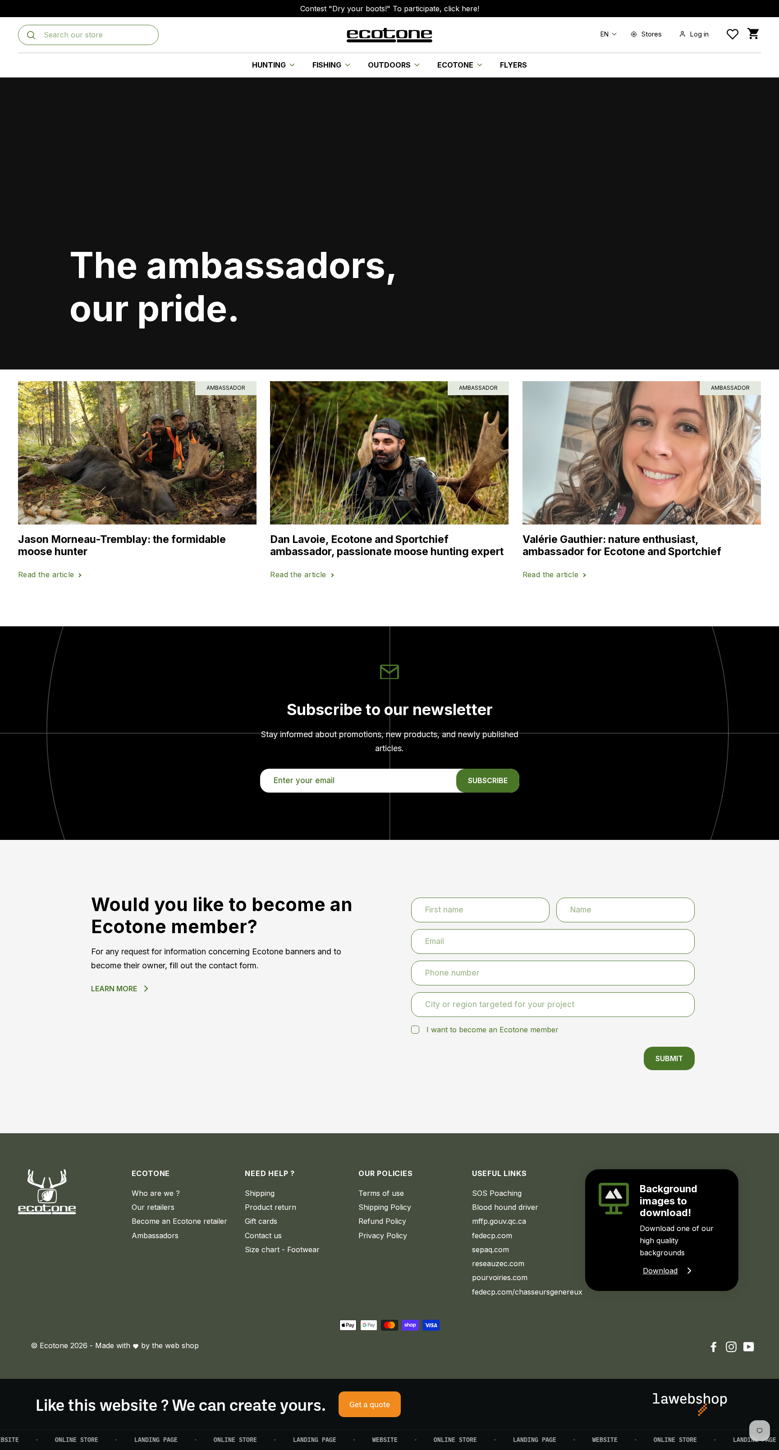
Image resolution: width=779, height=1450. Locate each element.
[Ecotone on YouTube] (748, 1347)
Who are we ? (156, 1193)
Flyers (513, 64)
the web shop (175, 1345)
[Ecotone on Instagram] (731, 1347)
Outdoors (390, 64)
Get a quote (369, 1404)
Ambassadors (155, 1235)
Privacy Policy (382, 1235)
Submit (669, 1058)
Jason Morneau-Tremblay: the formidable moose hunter (122, 545)
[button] (606, 34)
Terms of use (381, 1193)
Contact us (263, 1235)
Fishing (327, 64)
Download (660, 1270)
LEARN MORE (114, 988)
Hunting (270, 64)
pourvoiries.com (499, 1277)
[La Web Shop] (690, 1404)
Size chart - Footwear (282, 1249)
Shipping (260, 1193)
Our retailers (153, 1207)
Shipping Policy (384, 1207)
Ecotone (456, 64)
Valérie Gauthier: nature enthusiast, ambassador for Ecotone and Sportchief (621, 545)
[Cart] (753, 34)
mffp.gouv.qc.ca (499, 1221)
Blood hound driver (505, 1207)
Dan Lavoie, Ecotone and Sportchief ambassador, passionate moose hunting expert (387, 545)
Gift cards (261, 1221)
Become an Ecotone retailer (179, 1221)
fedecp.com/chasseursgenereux (522, 1291)
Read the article (46, 574)
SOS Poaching (497, 1193)
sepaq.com (490, 1249)
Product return (270, 1207)
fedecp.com (492, 1235)
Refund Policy (382, 1221)
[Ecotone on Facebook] (713, 1347)
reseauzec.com (498, 1263)
